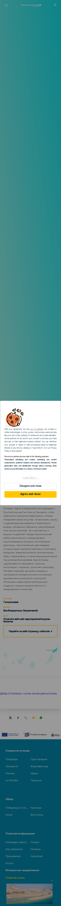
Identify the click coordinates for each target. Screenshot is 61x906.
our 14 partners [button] (36, 429)
